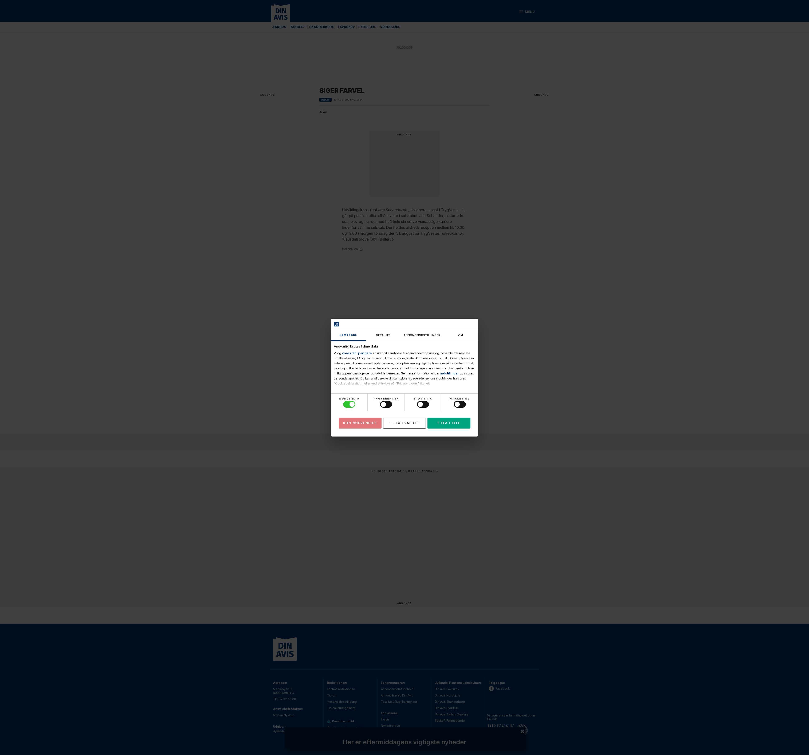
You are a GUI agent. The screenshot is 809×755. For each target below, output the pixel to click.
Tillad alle (449, 423)
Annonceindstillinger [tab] (422, 335)
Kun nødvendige (360, 423)
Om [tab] (460, 335)
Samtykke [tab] (348, 335)
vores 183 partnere (357, 353)
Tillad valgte (404, 423)
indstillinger (449, 373)
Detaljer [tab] (383, 335)
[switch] (386, 404)
